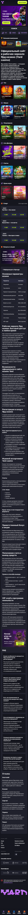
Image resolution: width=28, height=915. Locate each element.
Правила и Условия (19, 840)
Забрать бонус (20, 643)
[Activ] (6, 863)
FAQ (2, 843)
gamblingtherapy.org (8, 882)
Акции (2, 840)
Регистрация (22, 2)
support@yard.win (5, 853)
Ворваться (6, 22)
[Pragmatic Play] (6, 873)
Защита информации (20, 843)
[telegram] (16, 854)
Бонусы (3, 847)
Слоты (2, 845)
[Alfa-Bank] (15, 863)
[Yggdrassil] (15, 873)
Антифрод (17, 845)
